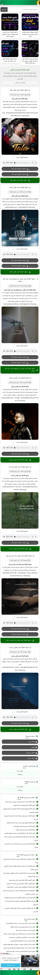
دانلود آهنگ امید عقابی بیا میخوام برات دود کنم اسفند (19, 280)
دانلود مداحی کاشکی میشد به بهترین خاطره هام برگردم (19, 944)
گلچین (33, 747)
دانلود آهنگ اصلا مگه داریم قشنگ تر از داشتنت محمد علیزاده (21, 838)
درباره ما (20, 774)
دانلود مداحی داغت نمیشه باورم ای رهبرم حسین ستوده (19, 948)
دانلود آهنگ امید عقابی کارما (19, 187)
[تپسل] (1, 969)
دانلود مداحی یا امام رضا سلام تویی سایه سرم (22, 937)
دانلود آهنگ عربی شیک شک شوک (26, 830)
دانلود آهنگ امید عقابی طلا (19, 90)
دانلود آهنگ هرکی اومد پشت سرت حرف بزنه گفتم (21, 823)
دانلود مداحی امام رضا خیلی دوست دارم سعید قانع (21, 951)
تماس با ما (20, 771)
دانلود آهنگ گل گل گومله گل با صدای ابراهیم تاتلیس (20, 833)
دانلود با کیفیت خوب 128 (19, 174)
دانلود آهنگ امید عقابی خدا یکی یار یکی (19, 556)
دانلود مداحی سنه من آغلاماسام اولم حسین (23, 941)
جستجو (4, 9)
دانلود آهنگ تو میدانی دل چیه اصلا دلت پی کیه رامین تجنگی (21, 845)
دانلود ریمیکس (30, 753)
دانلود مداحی (31, 758)
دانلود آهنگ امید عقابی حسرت (19, 647)
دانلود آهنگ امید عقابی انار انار (19, 467)
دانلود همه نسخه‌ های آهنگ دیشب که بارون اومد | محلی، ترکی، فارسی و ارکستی (20, 892)
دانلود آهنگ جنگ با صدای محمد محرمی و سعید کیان (20, 802)
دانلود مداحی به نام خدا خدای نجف (26, 930)
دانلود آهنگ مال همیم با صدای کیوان (24, 805)
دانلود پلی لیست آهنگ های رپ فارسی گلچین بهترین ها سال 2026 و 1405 (21, 875)
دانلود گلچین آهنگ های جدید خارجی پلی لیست (22, 880)
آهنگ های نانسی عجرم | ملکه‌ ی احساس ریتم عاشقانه (20, 898)
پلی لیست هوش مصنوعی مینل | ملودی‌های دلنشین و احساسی (21, 910)
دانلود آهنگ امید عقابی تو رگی (19, 378)
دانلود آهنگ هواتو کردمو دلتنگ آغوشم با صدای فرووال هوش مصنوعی (20, 810)
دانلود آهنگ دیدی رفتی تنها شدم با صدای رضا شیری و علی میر (21, 817)
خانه (24, 83)
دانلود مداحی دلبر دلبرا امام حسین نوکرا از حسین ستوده (19, 934)
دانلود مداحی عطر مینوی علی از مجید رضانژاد (23, 927)
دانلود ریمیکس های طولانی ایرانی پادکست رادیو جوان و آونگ (20, 861)
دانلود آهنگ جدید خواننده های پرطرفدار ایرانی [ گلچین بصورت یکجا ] (21, 868)
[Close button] (39, 969)
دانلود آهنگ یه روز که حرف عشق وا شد (24, 826)
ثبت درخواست (11, 965)
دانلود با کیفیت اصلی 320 (18, 169)
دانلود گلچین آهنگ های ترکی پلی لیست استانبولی (21, 884)
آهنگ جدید (31, 742)
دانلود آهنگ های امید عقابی (20, 70)
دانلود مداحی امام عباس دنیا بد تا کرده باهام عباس (21, 923)
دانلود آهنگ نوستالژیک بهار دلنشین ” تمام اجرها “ (21, 887)
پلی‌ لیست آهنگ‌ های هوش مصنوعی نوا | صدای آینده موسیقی (21, 903)
